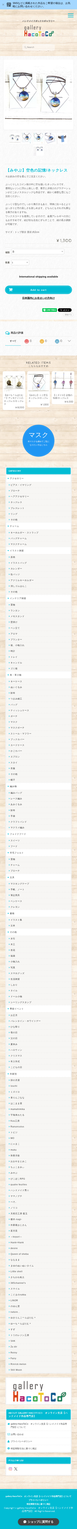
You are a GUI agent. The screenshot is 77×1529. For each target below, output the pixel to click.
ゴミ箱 (14, 668)
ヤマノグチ (16, 1196)
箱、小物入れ (18, 645)
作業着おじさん (19, 1225)
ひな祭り (15, 1027)
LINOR (14, 1300)
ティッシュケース (20, 710)
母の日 (14, 1032)
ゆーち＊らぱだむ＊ (21, 1323)
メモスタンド (18, 616)
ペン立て (15, 628)
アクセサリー (17, 478)
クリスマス (16, 1055)
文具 (12, 877)
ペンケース (16, 901)
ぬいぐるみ (16, 687)
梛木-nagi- (16, 1219)
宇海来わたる (18, 1115)
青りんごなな (18, 1097)
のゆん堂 (15, 1306)
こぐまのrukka (18, 1294)
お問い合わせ (17, 1434)
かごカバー (16, 751)
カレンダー (16, 568)
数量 (7, 262)
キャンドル (16, 662)
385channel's (18, 1283)
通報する (68, 315)
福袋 (13, 956)
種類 (7, 252)
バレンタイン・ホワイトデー (26, 1021)
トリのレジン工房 (20, 1335)
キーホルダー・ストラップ (24, 532)
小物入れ (15, 961)
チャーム (14, 526)
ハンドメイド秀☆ (20, 1190)
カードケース (18, 745)
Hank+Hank (17, 1242)
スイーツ (15, 840)
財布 (13, 693)
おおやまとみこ (19, 1161)
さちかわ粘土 (18, 1277)
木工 (13, 944)
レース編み (16, 798)
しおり (14, 985)
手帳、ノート (18, 889)
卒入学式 (15, 1061)
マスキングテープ (20, 883)
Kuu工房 (15, 1121)
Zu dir (14, 1346)
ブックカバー (18, 739)
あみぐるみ (16, 804)
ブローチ (15, 490)
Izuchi (14, 1086)
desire (14, 1248)
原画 (13, 557)
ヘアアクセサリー (20, 496)
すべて (13, 341)
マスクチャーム (19, 544)
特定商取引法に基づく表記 (24, 1448)
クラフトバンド (19, 822)
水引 (13, 938)
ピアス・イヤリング (21, 485)
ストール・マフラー (21, 733)
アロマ (14, 634)
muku (14, 1150)
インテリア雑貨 (18, 598)
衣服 (13, 768)
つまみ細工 (16, 698)
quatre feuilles (19, 1184)
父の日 (14, 1038)
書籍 (12, 913)
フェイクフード (18, 834)
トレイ (14, 657)
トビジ (14, 1132)
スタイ (14, 762)
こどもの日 (16, 1067)
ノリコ (14, 1208)
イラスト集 (16, 920)
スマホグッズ (18, 973)
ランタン (15, 610)
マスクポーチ (18, 727)
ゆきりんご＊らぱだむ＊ (23, 1317)
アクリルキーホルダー (22, 580)
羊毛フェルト (17, 853)
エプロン (15, 756)
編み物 (13, 786)
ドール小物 (16, 996)
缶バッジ (15, 574)
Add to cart (38, 290)
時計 (13, 651)
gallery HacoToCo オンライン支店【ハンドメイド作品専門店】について (39, 1425)
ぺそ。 (14, 1202)
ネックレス (16, 502)
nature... (15, 1312)
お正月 (14, 1015)
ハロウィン (16, 1050)
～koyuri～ (16, 1237)
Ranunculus (17, 1126)
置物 (13, 605)
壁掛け (14, 622)
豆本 (13, 925)
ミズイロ (15, 1092)
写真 (13, 967)
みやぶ (14, 1173)
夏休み (14, 1044)
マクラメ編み (18, 827)
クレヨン (15, 907)
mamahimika (18, 1109)
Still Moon (16, 1370)
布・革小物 (15, 675)
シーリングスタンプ (21, 1002)
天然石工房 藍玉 (19, 1213)
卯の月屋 (15, 1080)
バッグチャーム (19, 538)
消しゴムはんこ (19, 586)
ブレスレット (18, 508)
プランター (16, 639)
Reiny (14, 1352)
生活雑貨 (15, 979)
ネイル (14, 990)
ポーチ (14, 716)
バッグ (14, 704)
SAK (13, 1341)
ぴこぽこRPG (18, 1179)
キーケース (16, 681)
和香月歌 (15, 1155)
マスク (14, 722)
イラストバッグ (19, 563)
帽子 (13, 780)
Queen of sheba (20, 1254)
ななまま (15, 1260)
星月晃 (14, 1231)
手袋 (13, 816)
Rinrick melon (18, 1364)
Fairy (13, 1358)
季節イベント (17, 1009)
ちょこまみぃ (18, 1167)
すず (13, 1329)
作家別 (13, 1074)
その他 (14, 519)
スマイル (15, 1289)
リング (14, 514)
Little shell (17, 1271)
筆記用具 (15, 895)
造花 (13, 950)
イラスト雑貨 (17, 550)
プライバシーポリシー (21, 1441)
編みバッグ (16, 793)
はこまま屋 (16, 1103)
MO (12, 1138)
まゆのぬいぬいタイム (22, 1265)
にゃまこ (15, 1144)
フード (14, 846)
